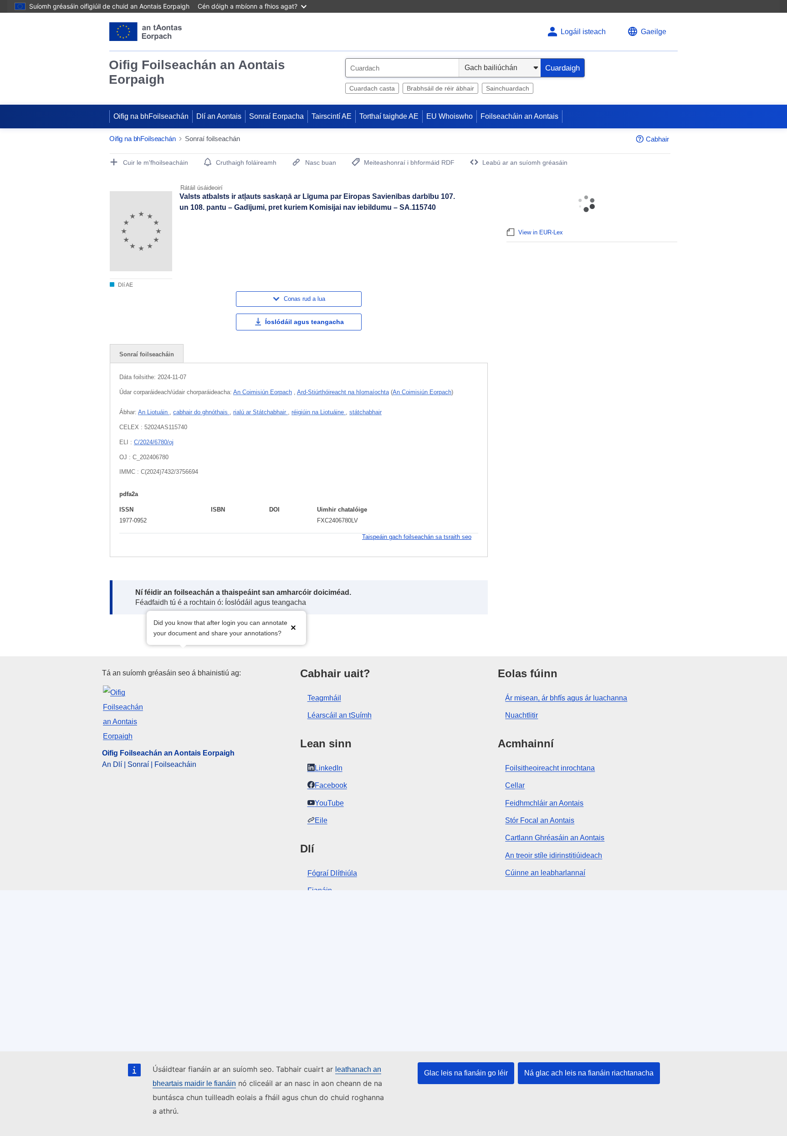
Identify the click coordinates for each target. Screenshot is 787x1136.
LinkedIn (328, 768)
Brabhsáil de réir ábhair (440, 88)
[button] (293, 627)
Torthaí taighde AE (389, 116)
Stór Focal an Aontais (539, 820)
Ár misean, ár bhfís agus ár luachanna (566, 698)
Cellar (515, 785)
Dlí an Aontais (218, 116)
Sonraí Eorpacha (276, 116)
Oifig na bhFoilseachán (151, 116)
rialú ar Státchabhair (260, 412)
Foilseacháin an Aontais (519, 116)
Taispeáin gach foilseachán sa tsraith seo (416, 536)
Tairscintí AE (332, 116)
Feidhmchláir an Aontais (544, 803)
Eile (321, 820)
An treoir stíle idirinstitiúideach (553, 855)
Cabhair (657, 139)
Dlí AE (125, 285)
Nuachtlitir (521, 715)
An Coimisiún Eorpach (262, 392)
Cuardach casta (372, 88)
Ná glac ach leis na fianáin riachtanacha (589, 1073)
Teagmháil (324, 698)
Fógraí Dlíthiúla (332, 873)
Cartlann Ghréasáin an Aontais (554, 838)
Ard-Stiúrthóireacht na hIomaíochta (343, 392)
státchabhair (365, 412)
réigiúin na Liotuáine (318, 412)
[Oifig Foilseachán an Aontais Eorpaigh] (145, 31)
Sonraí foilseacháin (146, 354)
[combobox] (402, 68)
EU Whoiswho (449, 116)
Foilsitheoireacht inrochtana (550, 768)
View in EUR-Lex (540, 232)
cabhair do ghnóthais (201, 412)
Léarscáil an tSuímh (339, 715)
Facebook (331, 785)
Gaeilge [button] (653, 32)
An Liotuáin (153, 412)
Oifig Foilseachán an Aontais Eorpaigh (197, 72)
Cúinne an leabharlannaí (545, 873)
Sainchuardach (507, 88)
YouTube (329, 803)
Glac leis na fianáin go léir (466, 1073)
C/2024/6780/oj (154, 442)
